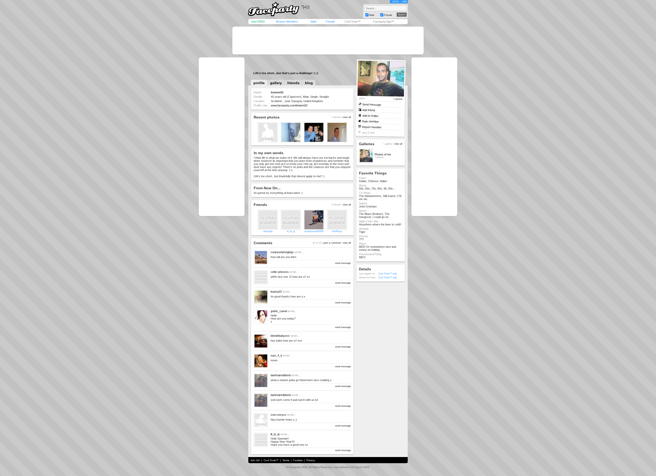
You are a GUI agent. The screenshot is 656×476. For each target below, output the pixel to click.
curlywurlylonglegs (282, 252)
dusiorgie (268, 231)
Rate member (370, 121)
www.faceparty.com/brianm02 (289, 105)
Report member (372, 126)
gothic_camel (279, 311)
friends (293, 83)
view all (347, 117)
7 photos (398, 99)
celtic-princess (280, 271)
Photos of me (383, 154)
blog (309, 83)
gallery (276, 83)
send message (343, 263)
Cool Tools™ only (387, 273)
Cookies (298, 460)
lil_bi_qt (291, 231)
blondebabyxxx (280, 335)
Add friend (368, 110)
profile (259, 83)
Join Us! (255, 460)
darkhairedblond (281, 375)
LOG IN (395, 2)
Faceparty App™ (383, 21)
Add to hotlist (370, 115)
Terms (285, 460)
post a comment (332, 243)
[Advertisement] (328, 40)
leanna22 (276, 291)
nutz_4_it (276, 355)
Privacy (310, 460)
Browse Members (287, 21)
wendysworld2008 (313, 231)
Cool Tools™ (353, 21)
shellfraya (337, 231)
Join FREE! (258, 21)
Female (330, 21)
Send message (371, 104)
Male (313, 21)
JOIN (404, 2)
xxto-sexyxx (278, 414)
